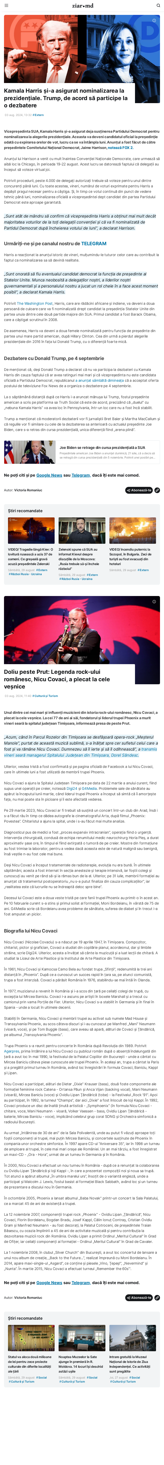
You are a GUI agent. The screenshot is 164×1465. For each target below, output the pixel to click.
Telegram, (81, 475)
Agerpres (11, 1051)
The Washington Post (35, 303)
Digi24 (72, 788)
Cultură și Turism (45, 696)
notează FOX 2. (120, 148)
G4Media (89, 788)
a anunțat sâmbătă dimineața (99, 380)
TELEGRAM (93, 243)
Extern (38, 115)
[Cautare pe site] (158, 5)
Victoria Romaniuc (28, 490)
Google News (49, 475)
